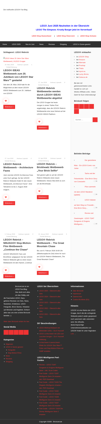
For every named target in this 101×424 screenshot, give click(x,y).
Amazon (82, 60)
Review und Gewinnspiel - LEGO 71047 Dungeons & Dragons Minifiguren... (84, 218)
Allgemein (9, 344)
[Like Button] (5, 100)
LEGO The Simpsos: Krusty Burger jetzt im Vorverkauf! (64, 29)
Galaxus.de (83, 77)
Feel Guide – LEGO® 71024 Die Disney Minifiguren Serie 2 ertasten (51, 411)
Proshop (82, 65)
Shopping (63, 44)
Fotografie (11, 350)
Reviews (52, 44)
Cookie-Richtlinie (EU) (81, 300)
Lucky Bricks (84, 74)
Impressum (77, 294)
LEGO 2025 (16, 44)
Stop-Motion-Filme (14, 353)
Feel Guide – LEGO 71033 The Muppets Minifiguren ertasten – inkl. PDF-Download (50, 385)
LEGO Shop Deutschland (41, 36)
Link (72, 334)
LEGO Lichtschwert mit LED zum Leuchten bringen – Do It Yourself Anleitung (51, 337)
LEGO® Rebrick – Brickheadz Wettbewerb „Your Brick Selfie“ (50, 167)
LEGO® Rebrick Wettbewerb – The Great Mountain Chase (50, 243)
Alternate (82, 62)
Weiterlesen (8, 107)
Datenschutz (77, 297)
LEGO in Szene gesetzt (81, 44)
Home (5, 44)
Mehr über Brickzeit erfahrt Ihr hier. (17, 321)
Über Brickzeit (78, 291)
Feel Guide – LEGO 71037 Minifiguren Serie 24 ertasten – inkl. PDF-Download (50, 376)
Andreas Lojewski (22, 64)
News (41, 44)
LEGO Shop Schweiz (88, 36)
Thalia (81, 68)
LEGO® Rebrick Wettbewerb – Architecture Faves (18, 167)
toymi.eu (82, 71)
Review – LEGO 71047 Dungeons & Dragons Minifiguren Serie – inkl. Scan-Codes (51, 368)
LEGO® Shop (84, 57)
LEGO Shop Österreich (66, 36)
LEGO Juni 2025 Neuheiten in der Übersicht (64, 25)
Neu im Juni (30, 44)
